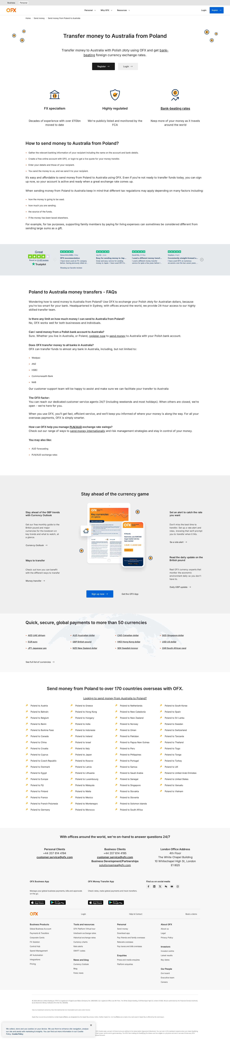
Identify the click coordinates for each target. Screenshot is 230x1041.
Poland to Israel (83, 742)
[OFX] (11, 10)
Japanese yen (37, 648)
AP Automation (36, 955)
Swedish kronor (127, 648)
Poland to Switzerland (176, 730)
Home (28, 18)
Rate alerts (78, 946)
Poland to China (39, 742)
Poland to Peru (127, 748)
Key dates (165, 960)
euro (32, 641)
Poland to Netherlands (131, 705)
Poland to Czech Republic (44, 760)
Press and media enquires (128, 960)
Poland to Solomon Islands (133, 803)
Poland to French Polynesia (44, 803)
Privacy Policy (167, 937)
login (73, 158)
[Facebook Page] (148, 886)
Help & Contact (135, 914)
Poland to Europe (39, 779)
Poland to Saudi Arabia (131, 773)
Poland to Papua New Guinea (134, 742)
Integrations (35, 959)
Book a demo (191, 914)
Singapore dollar (173, 635)
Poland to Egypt (39, 773)
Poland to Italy (82, 748)
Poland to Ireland (83, 736)
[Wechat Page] (166, 886)
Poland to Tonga (173, 754)
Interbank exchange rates (84, 933)
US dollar (169, 641)
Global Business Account (40, 929)
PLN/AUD (76, 427)
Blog (75, 968)
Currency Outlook (81, 964)
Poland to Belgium (40, 718)
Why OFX (105, 10)
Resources (122, 10)
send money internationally (87, 431)
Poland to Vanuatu (174, 785)
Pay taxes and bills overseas (129, 946)
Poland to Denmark (40, 767)
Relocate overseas (125, 942)
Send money (39, 18)
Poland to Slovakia (129, 791)
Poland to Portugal (129, 760)
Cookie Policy (17, 1034)
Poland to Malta (83, 791)
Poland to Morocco (85, 809)
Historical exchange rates (84, 937)
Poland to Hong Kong (86, 711)
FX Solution (35, 942)
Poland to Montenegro (86, 803)
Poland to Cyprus (39, 754)
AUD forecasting (40, 448)
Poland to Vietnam (174, 791)
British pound (82, 641)
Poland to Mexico (84, 797)
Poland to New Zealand (131, 718)
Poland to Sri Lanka (174, 718)
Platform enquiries (125, 964)
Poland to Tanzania (174, 736)
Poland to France (39, 797)
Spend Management (39, 951)
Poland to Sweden (174, 724)
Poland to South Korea (176, 705)
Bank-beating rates (175, 108)
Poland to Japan (83, 754)
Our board (165, 973)
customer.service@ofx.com (55, 857)
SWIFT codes (79, 951)
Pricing (33, 964)
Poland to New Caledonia (133, 711)
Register (215, 10)
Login (83, 914)
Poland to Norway (129, 724)
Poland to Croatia (39, 748)
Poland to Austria (39, 705)
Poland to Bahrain (39, 711)
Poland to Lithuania (85, 773)
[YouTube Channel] (172, 886)
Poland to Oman (128, 730)
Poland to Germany (40, 809)
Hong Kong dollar (128, 641)
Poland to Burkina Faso (42, 730)
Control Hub (35, 946)
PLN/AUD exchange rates (44, 454)
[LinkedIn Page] (154, 886)
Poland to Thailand (174, 742)
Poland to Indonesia (85, 730)
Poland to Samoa (128, 767)
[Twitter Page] (160, 886)
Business (11, 3)
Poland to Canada (40, 736)
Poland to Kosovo (84, 760)
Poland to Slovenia (129, 797)
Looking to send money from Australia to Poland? (115, 698)
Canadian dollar (128, 635)
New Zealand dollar (85, 648)
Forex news (78, 973)
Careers (164, 982)
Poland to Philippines (130, 754)
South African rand (174, 648)
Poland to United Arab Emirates (180, 773)
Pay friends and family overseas (131, 937)
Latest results (166, 955)
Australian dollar (84, 635)
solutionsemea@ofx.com (115, 865)
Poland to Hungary (84, 718)
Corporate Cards (37, 937)
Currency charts (80, 942)
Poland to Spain (173, 711)
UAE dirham (36, 635)
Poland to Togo (172, 748)
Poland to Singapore (130, 785)
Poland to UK (171, 767)
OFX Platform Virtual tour (84, 929)
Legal (163, 933)
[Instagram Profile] (178, 886)
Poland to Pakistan (129, 736)
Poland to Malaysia (84, 785)
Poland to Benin (38, 724)
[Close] (91, 1025)
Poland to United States (176, 779)
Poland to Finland (39, 791)
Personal (23, 3)
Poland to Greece (84, 705)
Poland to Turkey (173, 760)
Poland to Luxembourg (86, 779)
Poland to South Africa (131, 809)
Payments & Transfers (39, 933)
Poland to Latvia (83, 767)
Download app (123, 933)
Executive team (167, 977)
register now (97, 336)
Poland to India (82, 724)
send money (117, 336)
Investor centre (167, 951)
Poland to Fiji (37, 785)
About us (165, 929)
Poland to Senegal (129, 779)
